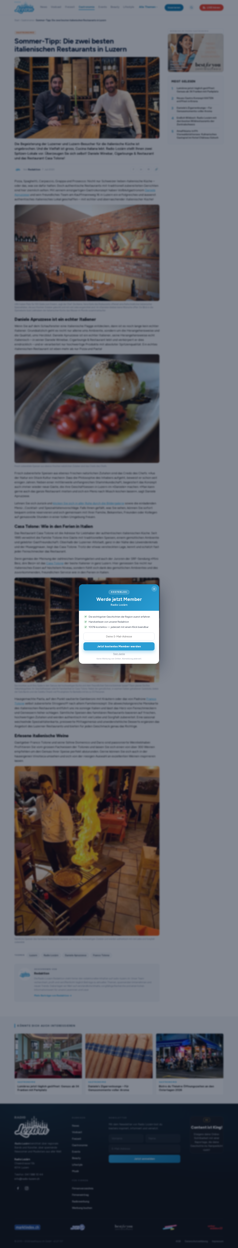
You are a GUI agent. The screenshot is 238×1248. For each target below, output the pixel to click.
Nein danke (119, 654)
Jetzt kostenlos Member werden (119, 646)
